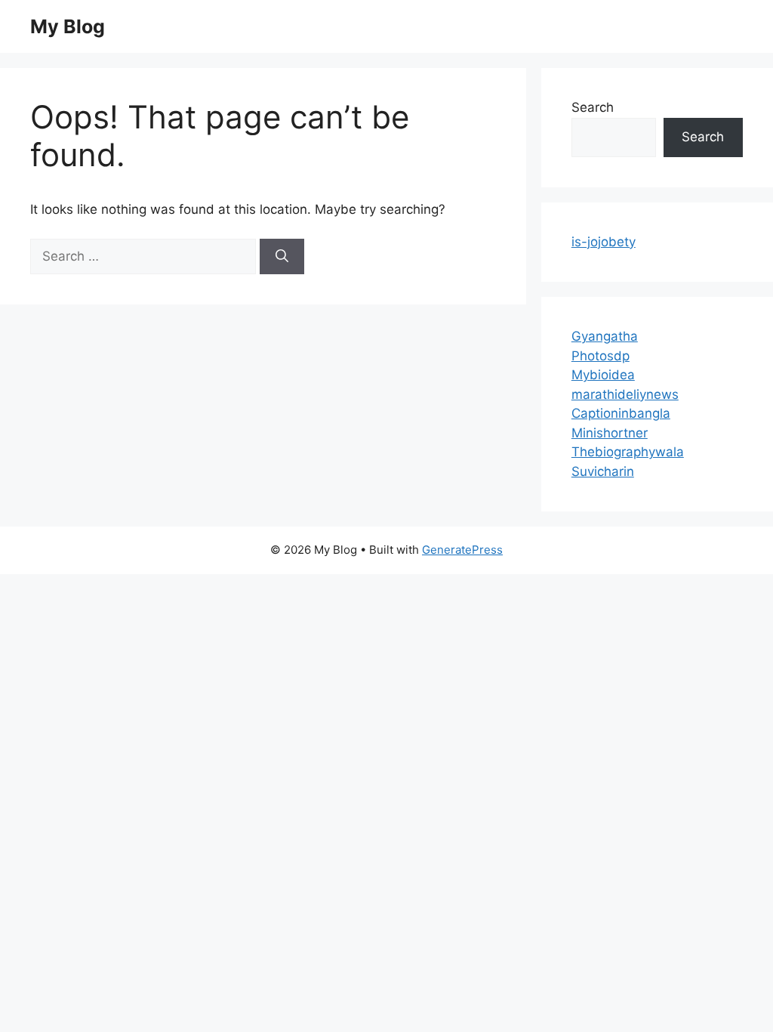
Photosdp (600, 355)
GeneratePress (462, 549)
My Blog (67, 26)
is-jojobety (603, 241)
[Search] (282, 257)
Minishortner (609, 432)
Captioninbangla (620, 413)
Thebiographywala (627, 451)
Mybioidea (603, 374)
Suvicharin (602, 471)
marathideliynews (625, 394)
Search (592, 107)
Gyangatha (604, 336)
